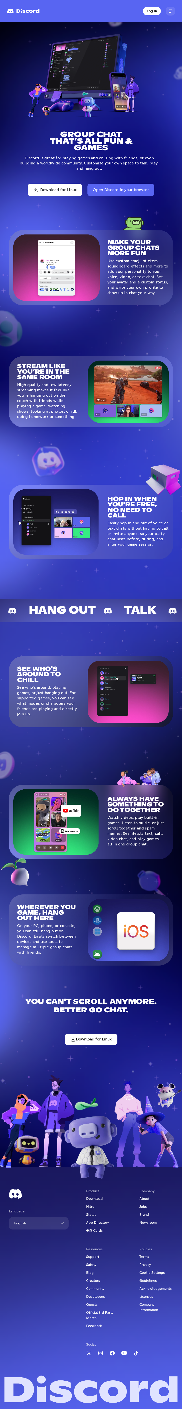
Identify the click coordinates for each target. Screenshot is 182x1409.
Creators (93, 1280)
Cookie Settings (152, 1272)
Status (91, 1214)
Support (92, 1257)
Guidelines (148, 1280)
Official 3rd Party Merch (99, 1315)
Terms (144, 1257)
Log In (152, 11)
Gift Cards (94, 1230)
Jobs (143, 1206)
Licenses (146, 1296)
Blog (90, 1272)
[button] (170, 11)
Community (95, 1288)
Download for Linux (58, 190)
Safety (91, 1265)
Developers (95, 1296)
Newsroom (148, 1222)
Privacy (145, 1265)
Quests (91, 1304)
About (144, 1198)
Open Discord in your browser (121, 190)
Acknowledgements (155, 1288)
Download (94, 1198)
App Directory (97, 1222)
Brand (144, 1214)
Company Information (148, 1307)
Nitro (90, 1206)
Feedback (94, 1326)
